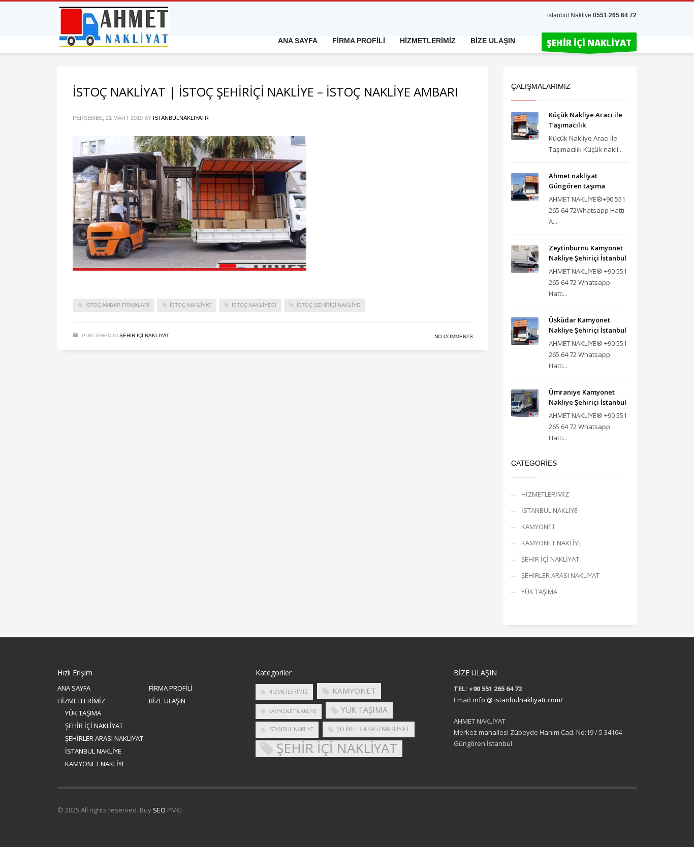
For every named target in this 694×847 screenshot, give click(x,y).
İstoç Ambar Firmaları (117, 305)
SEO (159, 810)
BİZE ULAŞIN (167, 700)
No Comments (453, 336)
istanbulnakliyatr (181, 118)
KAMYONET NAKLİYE (551, 542)
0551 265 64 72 (615, 15)
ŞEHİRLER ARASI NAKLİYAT (560, 575)
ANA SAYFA (73, 688)
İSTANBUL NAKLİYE (549, 510)
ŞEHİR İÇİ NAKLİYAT (144, 335)
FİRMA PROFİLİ (171, 688)
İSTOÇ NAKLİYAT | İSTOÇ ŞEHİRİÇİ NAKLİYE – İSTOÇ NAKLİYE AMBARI (265, 91)
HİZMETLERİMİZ (545, 494)
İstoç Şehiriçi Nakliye (328, 305)
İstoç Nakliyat (190, 305)
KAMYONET (538, 526)
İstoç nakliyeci (254, 305)
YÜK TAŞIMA (539, 591)
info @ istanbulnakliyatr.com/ (518, 699)
